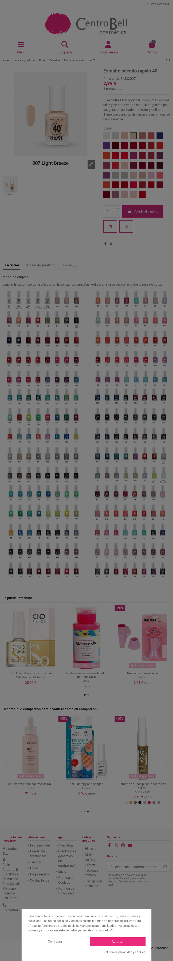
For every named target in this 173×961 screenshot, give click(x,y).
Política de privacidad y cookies (125, 952)
